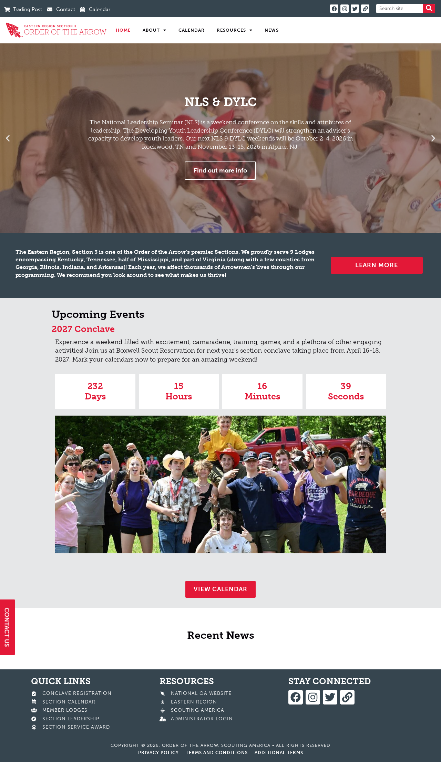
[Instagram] (344, 8)
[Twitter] (355, 8)
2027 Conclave (83, 329)
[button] (7, 138)
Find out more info (220, 170)
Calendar (191, 30)
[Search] (429, 8)
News (272, 30)
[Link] (365, 8)
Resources (231, 30)
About (151, 30)
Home (123, 30)
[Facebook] (334, 8)
